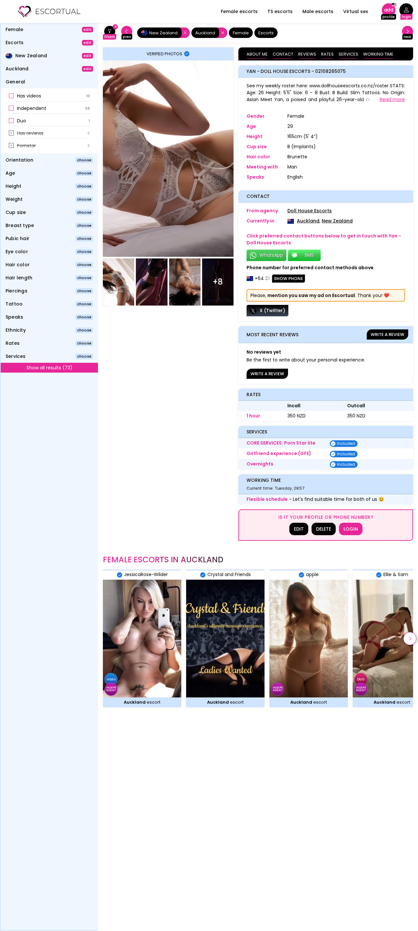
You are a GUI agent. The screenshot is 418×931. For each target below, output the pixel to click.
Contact (283, 54)
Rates (327, 54)
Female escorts (239, 11)
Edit (299, 529)
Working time (378, 54)
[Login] (406, 11)
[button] (49, 96)
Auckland (308, 221)
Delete (323, 529)
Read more (392, 99)
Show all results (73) (49, 367)
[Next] (407, 33)
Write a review (387, 334)
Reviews (307, 54)
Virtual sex (355, 11)
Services (348, 54)
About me (257, 54)
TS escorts (280, 11)
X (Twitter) (272, 310)
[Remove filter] (184, 32)
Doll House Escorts (309, 210)
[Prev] (126, 33)
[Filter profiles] (109, 33)
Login (351, 529)
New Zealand (337, 221)
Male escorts (317, 11)
